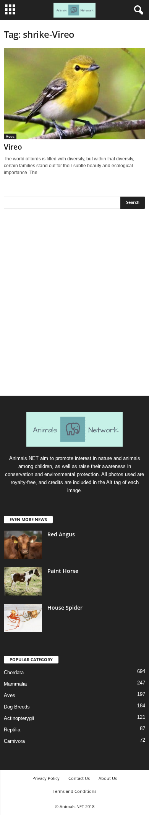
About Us (108, 778)
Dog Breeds (17, 707)
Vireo (13, 147)
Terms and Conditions (74, 791)
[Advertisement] (74, 305)
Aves (10, 136)
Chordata (14, 672)
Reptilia (12, 730)
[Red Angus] (23, 545)
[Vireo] (74, 93)
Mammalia (15, 684)
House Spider (65, 607)
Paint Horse (62, 571)
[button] (137, 10)
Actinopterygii (19, 718)
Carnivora (14, 741)
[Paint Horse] (23, 581)
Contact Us (79, 778)
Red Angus (61, 534)
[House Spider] (23, 618)
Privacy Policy (46, 778)
